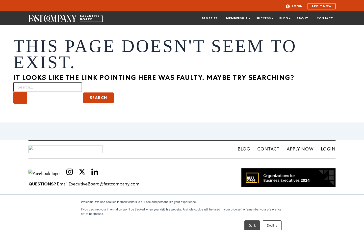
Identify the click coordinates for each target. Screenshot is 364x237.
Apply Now (322, 6)
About (302, 18)
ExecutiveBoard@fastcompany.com (104, 184)
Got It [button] (252, 225)
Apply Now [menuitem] (300, 149)
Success (263, 18)
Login (297, 6)
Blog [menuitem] (244, 149)
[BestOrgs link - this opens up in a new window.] (288, 185)
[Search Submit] (20, 97)
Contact (325, 18)
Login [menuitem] (328, 149)
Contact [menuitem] (268, 149)
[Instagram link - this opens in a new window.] (70, 173)
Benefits (210, 18)
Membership (237, 18)
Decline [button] (272, 225)
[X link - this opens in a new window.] (82, 171)
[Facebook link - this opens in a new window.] (44, 173)
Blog (283, 18)
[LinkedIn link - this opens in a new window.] (94, 173)
